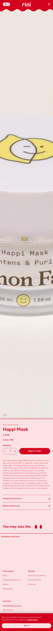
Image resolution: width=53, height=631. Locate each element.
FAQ (5, 576)
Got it (26, 626)
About (6, 584)
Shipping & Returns (12, 580)
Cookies (32, 584)
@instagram (8, 610)
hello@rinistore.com (12, 606)
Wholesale (8, 589)
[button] (6, 4)
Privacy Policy (34, 580)
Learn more (32, 620)
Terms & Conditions (37, 576)
